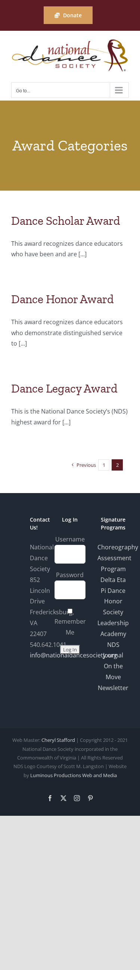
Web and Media (99, 775)
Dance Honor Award (62, 299)
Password (70, 575)
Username (70, 539)
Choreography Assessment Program (117, 558)
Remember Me (70, 626)
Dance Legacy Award (64, 388)
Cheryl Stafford (58, 740)
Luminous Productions (55, 775)
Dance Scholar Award (65, 221)
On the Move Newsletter (113, 677)
